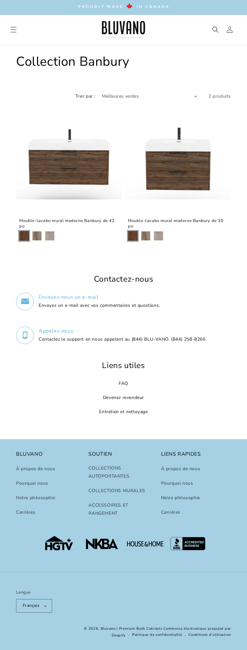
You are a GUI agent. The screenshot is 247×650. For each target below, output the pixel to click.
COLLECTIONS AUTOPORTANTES (108, 472)
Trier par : (85, 96)
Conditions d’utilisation (209, 634)
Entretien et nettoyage (123, 412)
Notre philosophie (35, 498)
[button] (13, 30)
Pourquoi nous (32, 483)
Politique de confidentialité (157, 634)
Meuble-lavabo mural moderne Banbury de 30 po (176, 223)
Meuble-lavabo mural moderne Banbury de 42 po (67, 223)
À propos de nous (35, 469)
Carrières (25, 512)
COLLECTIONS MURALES (116, 491)
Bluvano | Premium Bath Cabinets (131, 628)
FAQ (123, 383)
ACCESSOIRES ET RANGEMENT (108, 509)
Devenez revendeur (123, 397)
